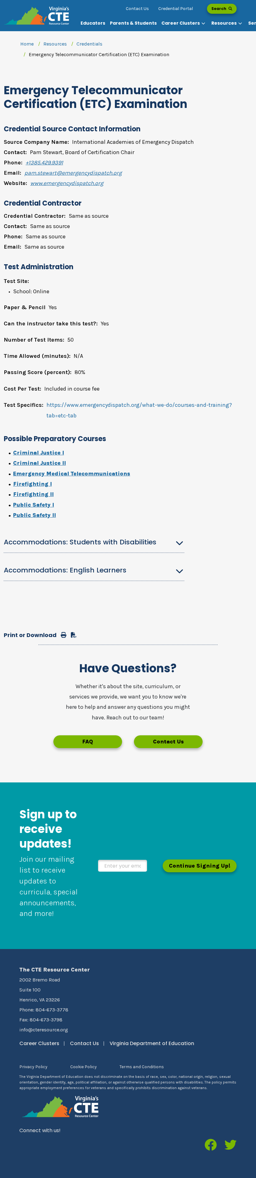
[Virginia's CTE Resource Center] (60, 1106)
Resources (55, 44)
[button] (184, 23)
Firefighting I (32, 483)
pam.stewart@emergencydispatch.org (73, 172)
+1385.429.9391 (44, 162)
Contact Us (137, 8)
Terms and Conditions (142, 1066)
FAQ (87, 741)
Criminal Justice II (39, 463)
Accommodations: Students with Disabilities (80, 542)
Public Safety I (33, 504)
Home (27, 44)
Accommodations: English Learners (65, 570)
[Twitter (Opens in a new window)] (230, 1145)
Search (219, 8)
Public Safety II (34, 515)
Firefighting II (33, 494)
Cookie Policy (83, 1066)
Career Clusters (39, 1043)
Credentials (89, 44)
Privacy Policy (33, 1066)
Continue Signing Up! (199, 865)
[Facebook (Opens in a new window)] (210, 1145)
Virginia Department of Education (152, 1043)
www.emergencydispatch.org (66, 183)
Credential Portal (175, 8)
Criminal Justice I (38, 452)
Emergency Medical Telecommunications (71, 473)
